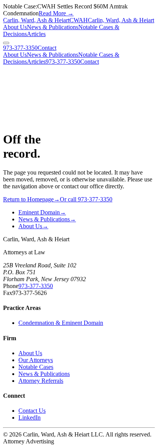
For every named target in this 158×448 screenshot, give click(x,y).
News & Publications (52, 27)
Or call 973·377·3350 (86, 199)
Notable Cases (35, 367)
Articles (36, 34)
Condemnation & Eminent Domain (60, 323)
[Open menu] (6, 43)
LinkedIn (29, 417)
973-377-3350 (20, 47)
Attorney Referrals (40, 380)
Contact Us (32, 410)
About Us (15, 27)
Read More (56, 13)
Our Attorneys (35, 360)
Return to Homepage (31, 199)
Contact (47, 47)
